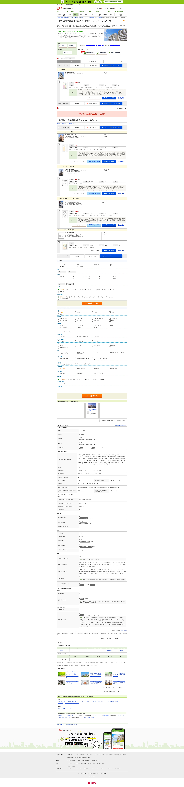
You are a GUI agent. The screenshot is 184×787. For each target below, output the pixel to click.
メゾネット (96, 352)
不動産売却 (69, 766)
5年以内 (84, 289)
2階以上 (78, 264)
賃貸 (100, 715)
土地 (95, 715)
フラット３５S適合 (81, 368)
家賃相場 (84, 717)
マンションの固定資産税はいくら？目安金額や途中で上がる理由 (119, 675)
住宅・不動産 (122, 715)
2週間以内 (101, 379)
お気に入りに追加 (93, 65)
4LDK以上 (114, 278)
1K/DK (74, 276)
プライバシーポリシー (81, 773)
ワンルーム (62, 276)
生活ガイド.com (124, 630)
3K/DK (74, 278)
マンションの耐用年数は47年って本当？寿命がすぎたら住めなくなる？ (96, 682)
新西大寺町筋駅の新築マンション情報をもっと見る (113, 420)
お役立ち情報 (59, 768)
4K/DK (100, 278)
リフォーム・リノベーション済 (72, 703)
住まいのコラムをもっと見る (112, 691)
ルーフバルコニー (64, 327)
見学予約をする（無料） (94, 161)
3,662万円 (109, 650)
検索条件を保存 (102, 52)
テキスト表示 (69, 61)
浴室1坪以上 (114, 320)
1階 (60, 312)
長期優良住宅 (114, 368)
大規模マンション (72, 701)
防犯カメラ (96, 336)
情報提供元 (111, 754)
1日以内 (80, 379)
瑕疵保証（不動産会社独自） (66, 364)
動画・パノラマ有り (98, 373)
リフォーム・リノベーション (117, 352)
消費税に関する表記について (84, 757)
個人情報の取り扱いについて (72, 757)
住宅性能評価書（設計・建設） (84, 358)
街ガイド (98, 768)
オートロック (63, 336)
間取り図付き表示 (92, 61)
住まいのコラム (104, 768)
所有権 (61, 345)
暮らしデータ (91, 717)
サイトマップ (99, 773)
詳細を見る (121, 98)
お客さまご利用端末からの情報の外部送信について (86, 754)
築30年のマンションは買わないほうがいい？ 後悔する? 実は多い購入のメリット (96, 675)
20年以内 (109, 289)
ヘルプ (88, 773)
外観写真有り (80, 373)
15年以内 (100, 289)
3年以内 (76, 289)
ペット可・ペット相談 (84, 701)
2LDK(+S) (114, 276)
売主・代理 (62, 368)
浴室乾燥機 (96, 320)
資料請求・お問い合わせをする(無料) (111, 65)
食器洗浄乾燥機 (63, 320)
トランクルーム (97, 325)
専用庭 (95, 327)
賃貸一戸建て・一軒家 (80, 760)
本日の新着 (72, 379)
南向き (112, 264)
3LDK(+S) (88, 278)
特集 (67, 768)
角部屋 (112, 312)
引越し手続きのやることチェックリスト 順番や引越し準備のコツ (119, 682)
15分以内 (102, 297)
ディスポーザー (114, 318)
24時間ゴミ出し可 (64, 347)
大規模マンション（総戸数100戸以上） (82, 353)
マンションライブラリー (64, 717)
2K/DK (100, 276)
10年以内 (92, 289)
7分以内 (86, 297)
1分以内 (70, 297)
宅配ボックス (80, 325)
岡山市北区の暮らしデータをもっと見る (112, 638)
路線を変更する (62, 45)
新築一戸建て (83, 763)
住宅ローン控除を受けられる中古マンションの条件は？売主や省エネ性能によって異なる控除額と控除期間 (72, 674)
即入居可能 (93, 701)
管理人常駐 (113, 345)
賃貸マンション (88, 760)
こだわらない (63, 379)
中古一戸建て (89, 763)
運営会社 (104, 773)
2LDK (59, 708)
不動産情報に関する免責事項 (71, 724)
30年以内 (62, 291)
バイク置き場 (97, 341)
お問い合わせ (93, 773)
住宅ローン (103, 763)
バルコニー (79, 327)
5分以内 (78, 297)
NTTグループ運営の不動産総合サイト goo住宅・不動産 (68, 4)
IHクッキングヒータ (98, 318)
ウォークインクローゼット (66, 331)
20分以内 (110, 297)
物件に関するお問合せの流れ (102, 754)
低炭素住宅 (96, 368)
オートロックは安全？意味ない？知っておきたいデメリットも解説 (72, 682)
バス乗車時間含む (64, 298)
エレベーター (63, 325)
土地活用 (73, 766)
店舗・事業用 (106, 715)
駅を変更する (72, 45)
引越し (70, 768)
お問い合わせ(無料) (109, 97)
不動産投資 (98, 763)
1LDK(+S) (88, 276)
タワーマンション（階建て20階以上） (64, 353)
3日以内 (87, 379)
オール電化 (79, 320)
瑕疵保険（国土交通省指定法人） (84, 364)
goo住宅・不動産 (59, 754)
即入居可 (62, 266)
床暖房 (112, 325)
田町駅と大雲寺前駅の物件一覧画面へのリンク (67, 123)
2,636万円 (121, 650)
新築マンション (62, 715)
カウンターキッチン (64, 318)
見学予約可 (62, 264)
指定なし (62, 289)
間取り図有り (63, 373)
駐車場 (93, 760)
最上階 (95, 312)
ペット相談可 (80, 266)
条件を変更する (67, 52)
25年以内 (117, 289)
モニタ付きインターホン (82, 336)
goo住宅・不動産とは (71, 754)
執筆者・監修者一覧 (112, 768)
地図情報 (118, 768)
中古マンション (71, 715)
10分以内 (94, 297)
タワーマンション (62, 701)
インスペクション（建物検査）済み (101, 359)
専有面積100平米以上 (113, 701)
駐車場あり (96, 264)
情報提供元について (61, 724)
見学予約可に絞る (88, 52)
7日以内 (94, 379)
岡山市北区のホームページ (120, 425)
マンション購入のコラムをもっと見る (112, 687)
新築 (69, 289)
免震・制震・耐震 (64, 358)
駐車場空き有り (80, 341)
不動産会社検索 (87, 768)
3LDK (64, 708)
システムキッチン (81, 318)
